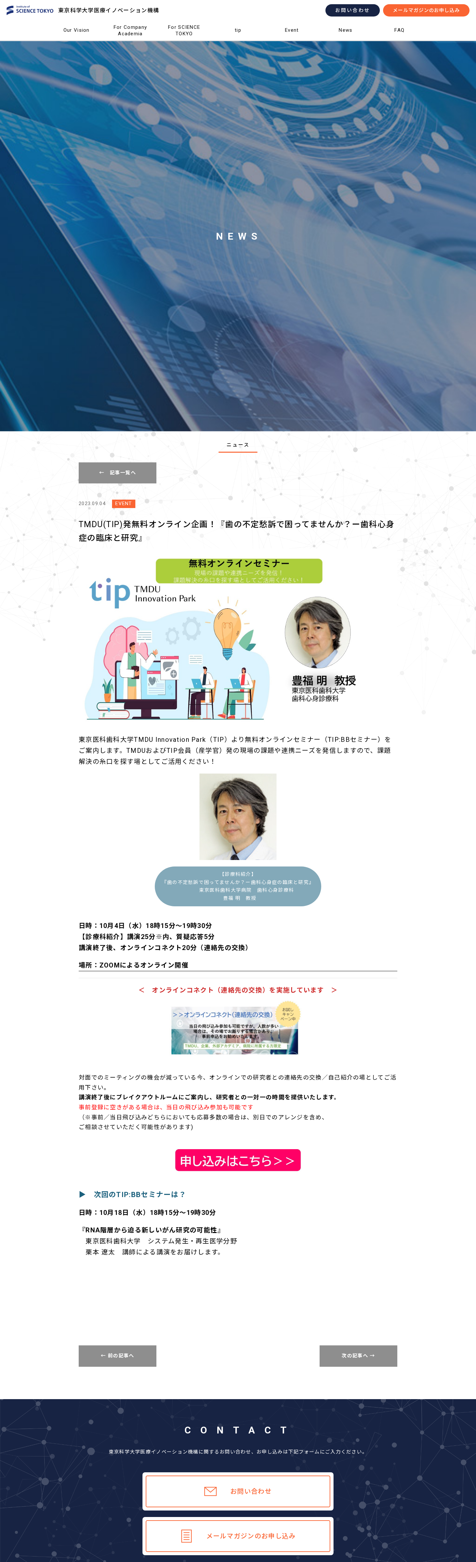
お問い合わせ (352, 10)
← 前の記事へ (117, 1356)
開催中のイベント (292, 40)
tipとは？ (238, 40)
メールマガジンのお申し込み (426, 10)
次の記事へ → (358, 1356)
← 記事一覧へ (117, 473)
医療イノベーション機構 (76, 40)
